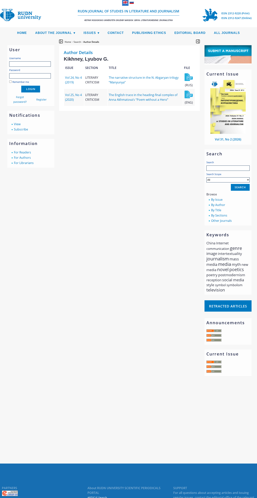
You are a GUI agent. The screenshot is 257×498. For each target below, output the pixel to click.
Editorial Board (190, 32)
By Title (216, 210)
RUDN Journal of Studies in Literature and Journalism (128, 15)
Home (22, 32)
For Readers (22, 152)
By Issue (217, 200)
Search (210, 162)
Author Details (91, 41)
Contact (116, 32)
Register (41, 99)
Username (15, 58)
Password (14, 70)
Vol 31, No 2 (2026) (228, 139)
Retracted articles (228, 306)
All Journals (227, 32)
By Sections (219, 215)
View (17, 124)
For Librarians (24, 163)
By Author (218, 205)
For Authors (22, 158)
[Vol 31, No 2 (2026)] (228, 133)
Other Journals (221, 221)
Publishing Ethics (149, 32)
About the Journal (53, 32)
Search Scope (213, 174)
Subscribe (21, 129)
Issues (90, 32)
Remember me (20, 82)
